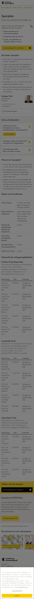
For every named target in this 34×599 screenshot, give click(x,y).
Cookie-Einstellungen (17, 590)
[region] (17, 583)
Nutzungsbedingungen (21, 587)
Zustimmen (17, 595)
